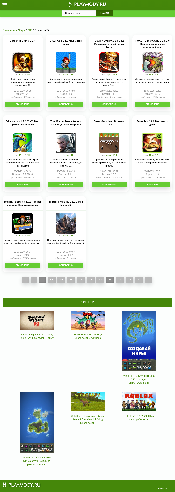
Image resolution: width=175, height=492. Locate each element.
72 (90, 279)
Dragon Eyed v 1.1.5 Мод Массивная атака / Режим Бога (109, 43)
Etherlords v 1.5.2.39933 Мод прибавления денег (22, 123)
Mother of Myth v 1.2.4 (23, 40)
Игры (21, 74)
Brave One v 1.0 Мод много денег (66, 42)
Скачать (22, 104)
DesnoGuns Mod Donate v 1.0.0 (109, 123)
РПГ (28, 74)
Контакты (162, 488)
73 (100, 279)
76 (129, 279)
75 (119, 279)
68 (51, 279)
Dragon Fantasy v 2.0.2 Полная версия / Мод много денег (22, 203)
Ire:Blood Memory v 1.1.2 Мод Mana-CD (66, 203)
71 (80, 279)
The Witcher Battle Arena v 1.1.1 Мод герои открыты (65, 123)
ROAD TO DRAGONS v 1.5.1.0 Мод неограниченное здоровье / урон (152, 43)
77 (139, 279)
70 (71, 279)
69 (61, 279)
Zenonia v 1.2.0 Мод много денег (152, 123)
